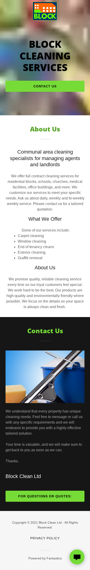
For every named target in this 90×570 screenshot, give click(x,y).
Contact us (45, 86)
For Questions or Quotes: (45, 496)
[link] (45, 4)
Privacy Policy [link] (45, 538)
